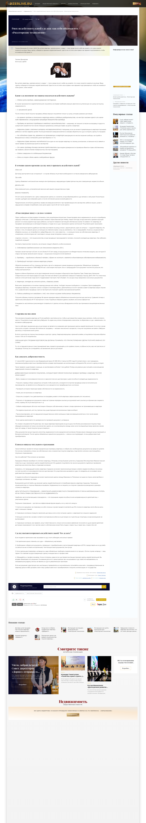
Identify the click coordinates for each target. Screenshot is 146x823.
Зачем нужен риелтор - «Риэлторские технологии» (124, 97)
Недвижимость (28, 11)
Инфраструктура (73, 3)
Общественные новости (50, 3)
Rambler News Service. (101, 572)
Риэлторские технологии (34, 593)
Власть (63, 3)
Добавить (90, 599)
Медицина (95, 3)
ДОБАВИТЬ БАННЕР (122, 86)
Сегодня (37, 3)
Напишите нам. (102, 578)
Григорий (15, 19)
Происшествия (85, 3)
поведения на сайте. (86, 578)
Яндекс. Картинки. (102, 575)
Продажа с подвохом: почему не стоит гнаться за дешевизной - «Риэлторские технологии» (124, 104)
